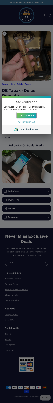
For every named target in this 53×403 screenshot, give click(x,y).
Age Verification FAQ (26, 122)
